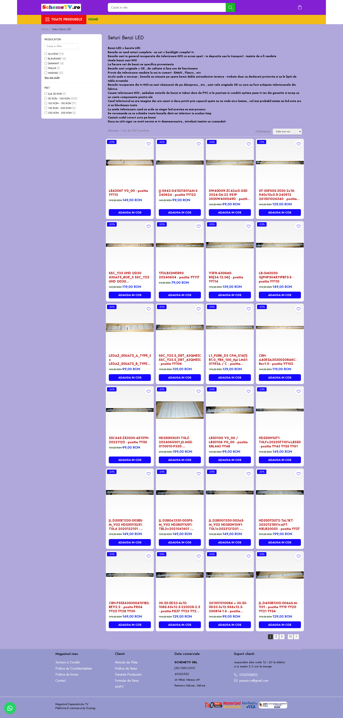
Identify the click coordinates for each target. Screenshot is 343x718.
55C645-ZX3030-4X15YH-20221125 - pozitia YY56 (129, 440)
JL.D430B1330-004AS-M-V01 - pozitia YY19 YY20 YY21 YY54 (278, 607)
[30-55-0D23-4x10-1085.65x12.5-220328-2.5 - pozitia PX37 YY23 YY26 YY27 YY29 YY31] (180, 575)
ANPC (119, 687)
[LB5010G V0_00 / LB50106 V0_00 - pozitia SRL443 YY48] (230, 410)
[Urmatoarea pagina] (296, 636)
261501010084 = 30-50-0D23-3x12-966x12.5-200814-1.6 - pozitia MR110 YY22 (228, 607)
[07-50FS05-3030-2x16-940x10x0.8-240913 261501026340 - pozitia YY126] (280, 162)
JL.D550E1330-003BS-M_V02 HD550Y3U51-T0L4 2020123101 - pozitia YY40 (126, 525)
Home (93, 19)
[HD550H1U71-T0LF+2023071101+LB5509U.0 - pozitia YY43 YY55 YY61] (280, 410)
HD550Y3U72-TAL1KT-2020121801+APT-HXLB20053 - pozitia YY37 (279, 525)
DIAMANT (54, 63)
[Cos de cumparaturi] (300, 7)
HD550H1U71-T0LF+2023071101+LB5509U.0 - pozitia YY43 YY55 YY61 (280, 442)
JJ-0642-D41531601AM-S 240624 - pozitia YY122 (178, 193)
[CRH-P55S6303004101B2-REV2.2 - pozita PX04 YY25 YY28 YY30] (130, 575)
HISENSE (53, 73)
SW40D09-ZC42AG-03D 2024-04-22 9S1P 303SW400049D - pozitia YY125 (229, 195)
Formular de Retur (127, 681)
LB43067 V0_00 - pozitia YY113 (128, 193)
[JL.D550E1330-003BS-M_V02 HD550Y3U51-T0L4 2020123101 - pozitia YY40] (130, 492)
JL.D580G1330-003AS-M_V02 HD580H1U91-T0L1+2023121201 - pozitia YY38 (226, 525)
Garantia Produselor (128, 674)
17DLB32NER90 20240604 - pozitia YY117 (179, 275)
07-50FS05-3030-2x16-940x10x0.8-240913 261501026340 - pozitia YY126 (278, 195)
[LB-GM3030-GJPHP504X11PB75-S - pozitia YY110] (280, 245)
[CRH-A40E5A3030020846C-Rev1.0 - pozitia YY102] (280, 327)
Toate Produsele (66, 19)
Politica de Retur (126, 668)
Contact (60, 681)
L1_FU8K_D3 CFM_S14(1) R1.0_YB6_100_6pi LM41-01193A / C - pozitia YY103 (228, 360)
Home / (46, 29)
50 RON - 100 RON (59, 98)
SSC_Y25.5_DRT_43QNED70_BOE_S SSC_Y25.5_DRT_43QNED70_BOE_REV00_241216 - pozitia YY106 (180, 360)
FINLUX (52, 68)
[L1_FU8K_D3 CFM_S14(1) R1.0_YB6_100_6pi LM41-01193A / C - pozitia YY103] (230, 327)
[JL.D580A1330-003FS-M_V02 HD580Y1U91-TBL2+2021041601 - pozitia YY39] (180, 492)
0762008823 (248, 675)
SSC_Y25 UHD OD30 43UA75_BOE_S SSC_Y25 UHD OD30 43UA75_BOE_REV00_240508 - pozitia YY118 (130, 277)
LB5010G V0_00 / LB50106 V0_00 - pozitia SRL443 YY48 (228, 442)
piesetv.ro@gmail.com (253, 681)
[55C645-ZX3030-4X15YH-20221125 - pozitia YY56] (130, 410)
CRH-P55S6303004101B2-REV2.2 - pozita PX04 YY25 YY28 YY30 (129, 607)
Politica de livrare (66, 674)
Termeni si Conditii (67, 662)
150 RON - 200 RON (59, 108)
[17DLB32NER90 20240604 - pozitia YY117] (180, 245)
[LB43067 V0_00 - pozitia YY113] (130, 162)
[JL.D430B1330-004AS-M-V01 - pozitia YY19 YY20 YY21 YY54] (280, 575)
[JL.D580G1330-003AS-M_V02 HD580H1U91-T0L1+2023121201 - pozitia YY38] (230, 492)
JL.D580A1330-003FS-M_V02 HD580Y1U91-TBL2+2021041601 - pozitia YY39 (176, 525)
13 (290, 636)
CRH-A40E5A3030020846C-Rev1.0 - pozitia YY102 (278, 360)
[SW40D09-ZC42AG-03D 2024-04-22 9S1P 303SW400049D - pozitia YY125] (230, 162)
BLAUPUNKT (55, 59)
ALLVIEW (53, 54)
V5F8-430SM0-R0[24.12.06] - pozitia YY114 (226, 277)
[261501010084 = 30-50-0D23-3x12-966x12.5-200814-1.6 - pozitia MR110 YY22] (230, 575)
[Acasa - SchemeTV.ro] (61, 7)
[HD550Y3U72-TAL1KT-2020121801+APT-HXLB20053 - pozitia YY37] (280, 492)
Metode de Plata (126, 662)
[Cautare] (230, 7)
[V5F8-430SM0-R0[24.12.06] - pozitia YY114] (230, 245)
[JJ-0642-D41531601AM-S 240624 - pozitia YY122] (180, 162)
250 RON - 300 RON (60, 113)
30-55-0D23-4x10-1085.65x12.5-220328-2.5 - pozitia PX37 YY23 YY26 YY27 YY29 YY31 (179, 607)
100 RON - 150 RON (59, 103)
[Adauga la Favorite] (148, 143)
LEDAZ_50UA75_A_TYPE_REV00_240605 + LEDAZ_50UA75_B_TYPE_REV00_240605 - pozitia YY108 (130, 360)
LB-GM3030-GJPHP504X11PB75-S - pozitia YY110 (276, 277)
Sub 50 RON (55, 94)
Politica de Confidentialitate (73, 668)
